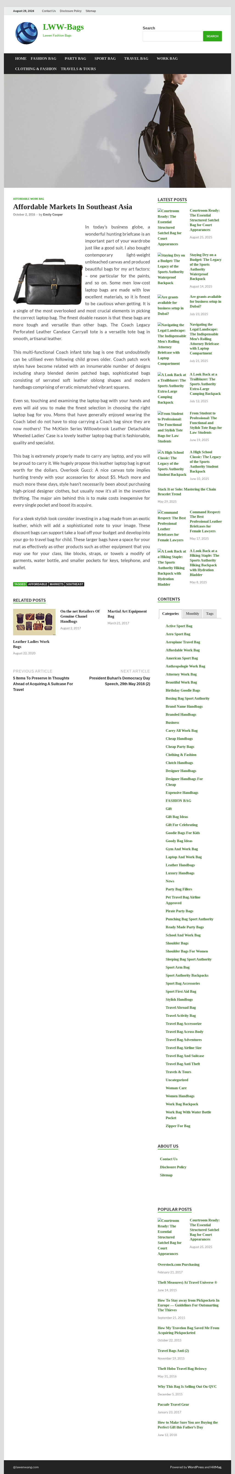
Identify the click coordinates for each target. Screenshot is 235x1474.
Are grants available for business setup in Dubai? (205, 301)
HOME (21, 58)
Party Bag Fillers (179, 889)
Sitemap (91, 11)
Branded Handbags (181, 714)
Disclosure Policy (70, 11)
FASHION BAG (43, 58)
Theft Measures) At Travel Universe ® (187, 1282)
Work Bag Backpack (182, 1104)
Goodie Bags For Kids (183, 833)
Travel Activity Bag (181, 1016)
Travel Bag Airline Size (183, 1048)
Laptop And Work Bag (184, 857)
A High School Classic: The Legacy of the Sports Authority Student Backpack (205, 461)
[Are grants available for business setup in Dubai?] (172, 297)
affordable (37, 584)
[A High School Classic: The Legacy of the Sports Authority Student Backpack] (172, 453)
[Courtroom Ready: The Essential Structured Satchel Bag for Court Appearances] (172, 211)
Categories (170, 614)
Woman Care (176, 1088)
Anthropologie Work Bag (185, 666)
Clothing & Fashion (36, 69)
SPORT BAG (105, 58)
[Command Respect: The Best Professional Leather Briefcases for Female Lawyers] (172, 513)
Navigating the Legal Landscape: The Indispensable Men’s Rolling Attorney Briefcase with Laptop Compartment (204, 338)
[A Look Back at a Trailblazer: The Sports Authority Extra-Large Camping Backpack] (172, 375)
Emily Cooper (53, 214)
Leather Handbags (180, 865)
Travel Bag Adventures (184, 1040)
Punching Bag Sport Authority (189, 919)
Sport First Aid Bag (181, 991)
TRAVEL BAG (136, 58)
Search (149, 28)
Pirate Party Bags (179, 911)
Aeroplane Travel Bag (183, 642)
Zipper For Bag (178, 1126)
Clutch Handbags (179, 763)
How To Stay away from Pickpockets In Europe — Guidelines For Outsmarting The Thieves (188, 1305)
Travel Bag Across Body (184, 1032)
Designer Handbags (181, 771)
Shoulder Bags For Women (187, 951)
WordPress (196, 1467)
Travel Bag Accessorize (183, 1024)
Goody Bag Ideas (179, 841)
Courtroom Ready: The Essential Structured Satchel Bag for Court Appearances (205, 219)
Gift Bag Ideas (177, 817)
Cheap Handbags (179, 739)
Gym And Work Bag (182, 849)
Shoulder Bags (177, 943)
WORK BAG (167, 58)
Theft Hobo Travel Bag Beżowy (182, 1369)
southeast (74, 584)
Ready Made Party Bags (185, 927)
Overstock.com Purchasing (178, 1264)
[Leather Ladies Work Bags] (34, 623)
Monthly (192, 614)
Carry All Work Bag (182, 731)
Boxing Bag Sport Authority (188, 698)
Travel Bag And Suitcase (185, 1056)
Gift (169, 809)
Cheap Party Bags (180, 747)
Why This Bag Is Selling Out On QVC (187, 1386)
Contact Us (49, 11)
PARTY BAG (75, 58)
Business (172, 722)
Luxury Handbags (180, 873)
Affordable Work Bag (28, 198)
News (170, 881)
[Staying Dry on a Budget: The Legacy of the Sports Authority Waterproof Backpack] (172, 255)
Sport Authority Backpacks (187, 975)
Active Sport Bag (179, 626)
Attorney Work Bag (181, 674)
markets (57, 584)
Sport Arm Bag (178, 967)
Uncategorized (177, 1080)
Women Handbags (180, 1096)
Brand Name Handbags (184, 706)
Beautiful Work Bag (181, 682)
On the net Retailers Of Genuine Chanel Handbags (80, 616)
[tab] (170, 613)
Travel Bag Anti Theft (183, 1064)
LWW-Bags (63, 26)
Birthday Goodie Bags (183, 690)
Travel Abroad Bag (181, 1007)
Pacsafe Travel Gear (173, 1404)
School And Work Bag (183, 935)
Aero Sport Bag (178, 634)
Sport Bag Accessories (183, 983)
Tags (209, 614)
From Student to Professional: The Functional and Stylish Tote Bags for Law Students (206, 422)
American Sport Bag (182, 658)
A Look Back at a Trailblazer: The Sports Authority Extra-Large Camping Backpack (205, 383)
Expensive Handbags (182, 793)
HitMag (215, 1467)
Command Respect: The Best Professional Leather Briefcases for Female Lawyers (206, 521)
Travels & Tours (78, 69)
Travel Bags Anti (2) (173, 1351)
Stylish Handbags (179, 999)
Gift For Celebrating (182, 825)
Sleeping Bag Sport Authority (189, 959)
